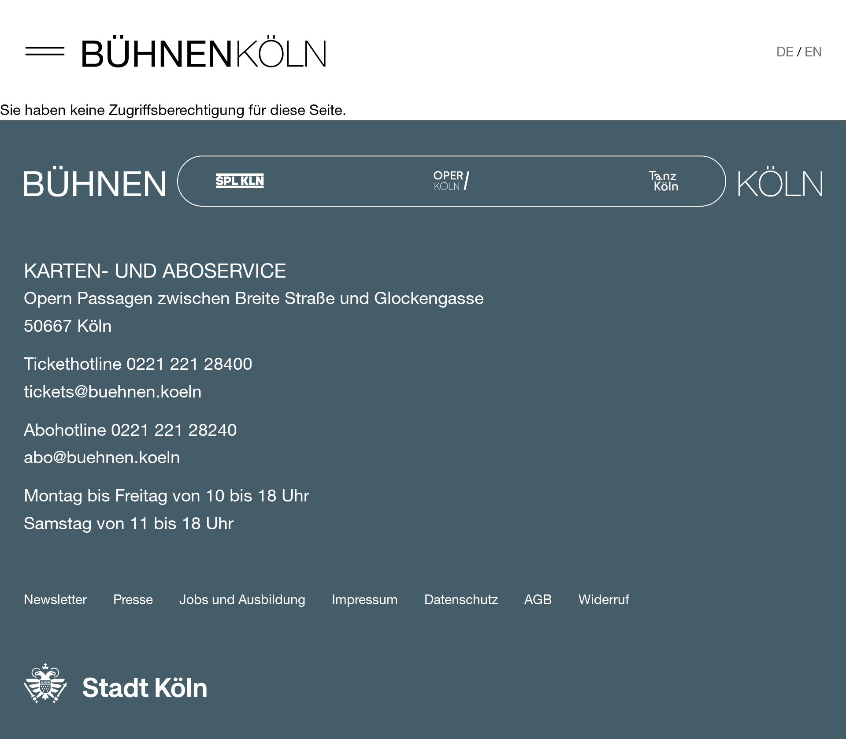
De (785, 53)
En (813, 53)
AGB (538, 601)
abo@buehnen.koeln (102, 459)
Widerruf (604, 601)
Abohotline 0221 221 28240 (130, 431)
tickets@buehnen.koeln (113, 393)
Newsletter (55, 601)
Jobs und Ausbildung (242, 601)
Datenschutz (461, 601)
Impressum (365, 601)
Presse (133, 601)
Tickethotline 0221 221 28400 (138, 365)
